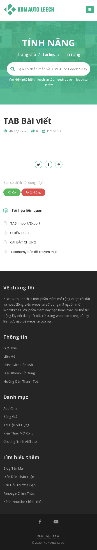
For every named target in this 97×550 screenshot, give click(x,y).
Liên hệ (9, 356)
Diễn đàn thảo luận (18, 476)
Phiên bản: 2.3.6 (48, 536)
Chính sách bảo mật (18, 364)
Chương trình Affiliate (20, 441)
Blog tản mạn (14, 468)
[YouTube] (56, 522)
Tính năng (71, 54)
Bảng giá (10, 416)
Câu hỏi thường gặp (19, 485)
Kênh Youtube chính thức (23, 501)
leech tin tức (45, 79)
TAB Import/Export (25, 223)
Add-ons (10, 408)
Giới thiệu (10, 348)
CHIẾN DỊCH (19, 232)
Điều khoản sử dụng (19, 373)
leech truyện (65, 79)
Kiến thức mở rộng (18, 433)
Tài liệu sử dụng (16, 425)
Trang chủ (26, 54)
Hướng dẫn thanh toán (21, 381)
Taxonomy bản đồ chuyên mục (33, 251)
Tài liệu (49, 54)
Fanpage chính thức (19, 493)
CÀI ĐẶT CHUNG (23, 242)
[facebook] (49, 164)
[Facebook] (40, 522)
